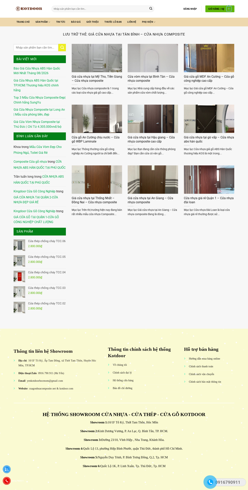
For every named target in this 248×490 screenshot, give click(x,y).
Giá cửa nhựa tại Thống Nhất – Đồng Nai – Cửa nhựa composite (94, 200)
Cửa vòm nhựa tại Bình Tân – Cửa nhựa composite (151, 79)
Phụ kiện (147, 22)
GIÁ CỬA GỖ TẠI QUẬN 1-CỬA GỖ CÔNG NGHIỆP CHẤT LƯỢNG (36, 219)
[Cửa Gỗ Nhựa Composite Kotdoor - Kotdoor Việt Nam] (30, 9)
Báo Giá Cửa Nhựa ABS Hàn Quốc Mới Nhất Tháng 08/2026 (37, 71)
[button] (190, 8)
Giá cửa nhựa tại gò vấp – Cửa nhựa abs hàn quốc (209, 139)
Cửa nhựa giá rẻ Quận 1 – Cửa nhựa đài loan (209, 200)
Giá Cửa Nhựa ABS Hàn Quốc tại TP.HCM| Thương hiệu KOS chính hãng (36, 85)
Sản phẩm (41, 22)
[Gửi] (151, 9)
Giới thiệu (92, 22)
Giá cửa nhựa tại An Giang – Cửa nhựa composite (150, 200)
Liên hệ (131, 22)
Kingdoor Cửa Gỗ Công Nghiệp (34, 191)
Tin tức (60, 22)
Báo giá (76, 22)
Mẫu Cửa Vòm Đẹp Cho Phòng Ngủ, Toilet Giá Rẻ (38, 150)
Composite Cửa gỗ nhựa (30, 161)
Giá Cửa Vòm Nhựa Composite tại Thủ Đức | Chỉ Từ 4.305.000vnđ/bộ (37, 124)
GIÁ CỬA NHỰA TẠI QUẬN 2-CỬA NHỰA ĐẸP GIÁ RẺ (36, 200)
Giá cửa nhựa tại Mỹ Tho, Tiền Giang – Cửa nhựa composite (97, 79)
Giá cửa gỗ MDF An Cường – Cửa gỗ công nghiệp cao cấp (209, 79)
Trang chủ (23, 22)
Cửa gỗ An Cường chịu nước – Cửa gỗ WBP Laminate (96, 139)
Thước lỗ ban (112, 22)
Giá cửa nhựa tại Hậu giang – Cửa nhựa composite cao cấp (151, 139)
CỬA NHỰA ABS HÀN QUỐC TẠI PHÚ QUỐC (39, 164)
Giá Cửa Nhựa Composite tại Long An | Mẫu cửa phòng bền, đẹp (39, 112)
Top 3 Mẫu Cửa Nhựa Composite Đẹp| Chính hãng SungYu (39, 100)
